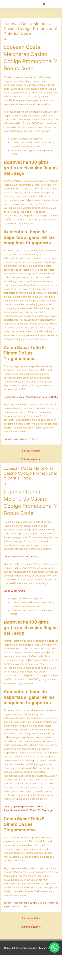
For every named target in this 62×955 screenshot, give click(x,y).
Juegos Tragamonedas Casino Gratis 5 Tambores (31, 902)
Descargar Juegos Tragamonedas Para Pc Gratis (31, 397)
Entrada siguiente (31, 459)
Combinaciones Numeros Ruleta (21, 439)
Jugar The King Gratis (16, 906)
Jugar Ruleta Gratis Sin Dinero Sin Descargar (28, 810)
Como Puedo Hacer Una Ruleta (21, 556)
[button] (44, 4)
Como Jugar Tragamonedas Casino (23, 806)
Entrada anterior (31, 450)
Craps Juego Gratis (14, 590)
